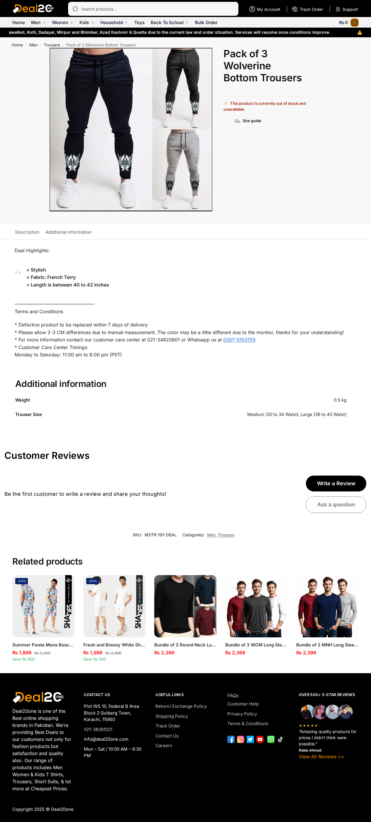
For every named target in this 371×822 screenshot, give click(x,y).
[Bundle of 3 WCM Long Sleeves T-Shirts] (256, 606)
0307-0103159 (239, 340)
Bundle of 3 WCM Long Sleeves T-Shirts (256, 645)
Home (17, 45)
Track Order (167, 726)
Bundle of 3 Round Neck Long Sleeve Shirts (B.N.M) (185, 645)
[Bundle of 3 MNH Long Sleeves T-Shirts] (327, 606)
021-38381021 (98, 729)
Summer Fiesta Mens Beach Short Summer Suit (43, 645)
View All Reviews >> (321, 756)
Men (33, 45)
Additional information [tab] (68, 232)
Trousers (52, 45)
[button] (349, 22)
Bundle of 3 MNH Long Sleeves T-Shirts (327, 645)
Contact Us (167, 736)
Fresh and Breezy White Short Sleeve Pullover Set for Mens (114, 645)
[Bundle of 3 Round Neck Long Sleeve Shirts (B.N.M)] (185, 606)
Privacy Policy (242, 714)
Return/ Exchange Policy (181, 706)
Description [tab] (27, 232)
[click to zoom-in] (131, 129)
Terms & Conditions (247, 723)
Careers (163, 745)
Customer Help (243, 704)
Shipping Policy (171, 716)
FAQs (232, 695)
